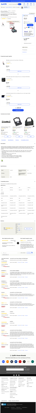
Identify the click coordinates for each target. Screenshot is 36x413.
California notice (18, 407)
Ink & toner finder (21, 381)
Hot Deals (14, 7)
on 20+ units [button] (17, 132)
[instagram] (14, 375)
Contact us (3, 393)
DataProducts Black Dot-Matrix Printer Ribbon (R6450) (29, 127)
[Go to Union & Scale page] (28, 361)
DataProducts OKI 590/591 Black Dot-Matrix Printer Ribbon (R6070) (17, 127)
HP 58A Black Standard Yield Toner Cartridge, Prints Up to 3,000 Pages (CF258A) (18, 93)
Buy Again (18, 7)
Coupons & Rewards (9, 7)
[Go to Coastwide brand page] (7, 361)
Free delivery (25, 47)
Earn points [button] (32, 13)
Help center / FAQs (4, 386)
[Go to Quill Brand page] (3, 361)
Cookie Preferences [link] (24, 407)
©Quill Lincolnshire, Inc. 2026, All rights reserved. (13, 404)
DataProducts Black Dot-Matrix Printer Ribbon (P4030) (5, 127)
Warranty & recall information (3, 390)
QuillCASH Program (13, 382)
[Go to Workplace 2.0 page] (33, 361)
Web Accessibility (29, 386)
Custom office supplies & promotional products (13, 387)
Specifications (10, 140)
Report (27, 262)
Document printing (12, 389)
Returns (2, 381)
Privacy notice (13, 407)
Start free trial (30, 31)
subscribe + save (12, 384)
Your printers (20, 382)
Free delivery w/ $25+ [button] (4, 134)
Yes (19, 262)
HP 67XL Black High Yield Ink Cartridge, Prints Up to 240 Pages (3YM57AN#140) (18, 76)
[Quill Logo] (4, 4)
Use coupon (27, 369)
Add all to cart (18, 110)
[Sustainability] (2, 161)
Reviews (17, 140)
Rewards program (12, 381)
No (22, 262)
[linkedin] (16, 375)
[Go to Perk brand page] (16, 361)
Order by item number (21, 384)
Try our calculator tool (29, 34)
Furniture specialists (13, 393)
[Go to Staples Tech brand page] (24, 361)
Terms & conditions (7, 407)
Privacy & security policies (5, 391)
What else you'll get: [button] (27, 43)
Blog (27, 381)
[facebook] (19, 375)
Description (3, 140)
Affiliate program (12, 397)
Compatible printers (25, 140)
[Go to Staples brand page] (20, 361)
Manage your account (4, 382)
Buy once (26, 15)
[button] (35, 1)
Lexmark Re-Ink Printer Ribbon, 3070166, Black (14, 60)
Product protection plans (13, 394)
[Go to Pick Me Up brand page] (12, 361)
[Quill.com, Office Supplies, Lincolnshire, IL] (3, 404)
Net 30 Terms (12, 385)
